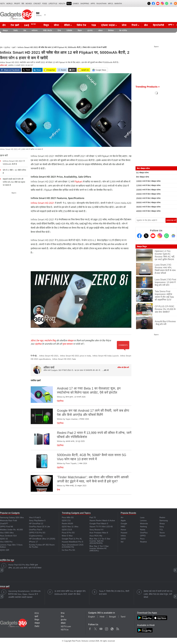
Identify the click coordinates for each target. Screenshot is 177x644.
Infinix (123, 536)
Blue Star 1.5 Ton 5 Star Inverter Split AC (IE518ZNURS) (99, 541)
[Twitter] (146, 235)
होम (4, 25)
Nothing (143, 526)
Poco (142, 539)
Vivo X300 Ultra (7, 532)
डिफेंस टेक (81, 25)
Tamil (123, 616)
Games (76, 4)
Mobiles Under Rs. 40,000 (11, 529)
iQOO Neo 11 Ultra (70, 526)
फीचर (56, 25)
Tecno (162, 532)
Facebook (90, 628)
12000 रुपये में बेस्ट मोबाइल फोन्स (148, 185)
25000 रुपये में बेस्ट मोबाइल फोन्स (148, 198)
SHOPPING (84, 4)
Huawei (124, 532)
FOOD (44, 4)
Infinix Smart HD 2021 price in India (75, 356)
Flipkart (78, 181)
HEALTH (62, 4)
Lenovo (143, 520)
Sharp (162, 523)
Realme (143, 542)
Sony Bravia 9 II (96, 529)
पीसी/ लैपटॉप (47, 30)
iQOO (123, 539)
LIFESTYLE (53, 4)
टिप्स (59, 30)
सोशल (100, 30)
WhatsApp (112, 628)
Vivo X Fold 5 (35, 517)
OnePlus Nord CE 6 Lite (39, 526)
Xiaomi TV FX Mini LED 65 (101, 526)
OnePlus (144, 532)
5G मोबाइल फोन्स (142, 173)
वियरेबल (111, 30)
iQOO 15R (4, 550)
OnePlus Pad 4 (35, 529)
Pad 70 (92, 517)
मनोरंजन (34, 30)
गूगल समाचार (67, 343)
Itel (122, 542)
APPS (93, 4)
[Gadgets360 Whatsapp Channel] (166, 235)
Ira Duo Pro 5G (68, 550)
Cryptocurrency (35, 536)
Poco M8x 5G (68, 517)
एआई (30, 25)
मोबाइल (5, 30)
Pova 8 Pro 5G (68, 532)
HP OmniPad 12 (36, 523)
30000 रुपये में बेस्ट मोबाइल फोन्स (148, 202)
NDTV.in (64, 629)
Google (124, 523)
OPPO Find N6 (6, 526)
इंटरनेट (90, 30)
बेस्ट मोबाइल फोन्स (142, 177)
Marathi (118, 4)
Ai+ (122, 517)
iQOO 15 (4, 539)
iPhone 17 (33, 542)
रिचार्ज (134, 25)
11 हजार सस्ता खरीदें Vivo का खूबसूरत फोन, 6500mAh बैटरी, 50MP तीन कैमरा (70, 592)
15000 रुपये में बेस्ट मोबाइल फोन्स (148, 190)
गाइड (93, 25)
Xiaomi (162, 536)
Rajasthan (101, 4)
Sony (161, 526)
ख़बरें (13, 47)
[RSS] (175, 3)
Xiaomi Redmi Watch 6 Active (102, 520)
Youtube (101, 628)
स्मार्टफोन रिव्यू (50, 340)
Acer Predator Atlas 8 (98, 532)
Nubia (142, 529)
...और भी (105, 370)
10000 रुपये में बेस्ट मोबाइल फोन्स (148, 181)
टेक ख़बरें (15, 25)
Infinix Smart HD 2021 (42, 202)
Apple (123, 520)
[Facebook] (139, 235)
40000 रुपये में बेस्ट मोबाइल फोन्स (148, 211)
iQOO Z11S (67, 529)
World (9, 4)
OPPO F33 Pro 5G (37, 532)
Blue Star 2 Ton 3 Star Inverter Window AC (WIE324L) (99, 548)
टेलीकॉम (69, 30)
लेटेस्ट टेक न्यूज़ (37, 340)
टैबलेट (15, 30)
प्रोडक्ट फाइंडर (108, 25)
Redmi (162, 517)
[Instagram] (159, 235)
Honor (123, 529)
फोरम (124, 25)
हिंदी (23, 4)
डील (146, 25)
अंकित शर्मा (3, 65)
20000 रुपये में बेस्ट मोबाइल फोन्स (148, 194)
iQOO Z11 (66, 520)
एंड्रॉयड (7, 47)
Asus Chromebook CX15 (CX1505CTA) (72, 546)
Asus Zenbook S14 (8, 536)
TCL (161, 529)
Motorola (144, 523)
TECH (69, 4)
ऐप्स (25, 30)
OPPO (143, 536)
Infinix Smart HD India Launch (106, 356)
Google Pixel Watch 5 (98, 523)
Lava (142, 517)
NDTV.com (66, 626)
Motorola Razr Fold (8, 520)
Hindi (102, 616)
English (91, 616)
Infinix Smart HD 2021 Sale (64, 359)
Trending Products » (148, 86)
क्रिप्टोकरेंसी (158, 25)
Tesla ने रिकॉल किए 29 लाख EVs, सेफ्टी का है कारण (114, 592)
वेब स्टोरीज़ (123, 30)
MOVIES (29, 4)
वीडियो (67, 25)
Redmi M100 (67, 523)
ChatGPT (4, 523)
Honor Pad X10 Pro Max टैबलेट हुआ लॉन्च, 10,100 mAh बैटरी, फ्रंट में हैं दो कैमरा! (24, 566)
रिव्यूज (46, 25)
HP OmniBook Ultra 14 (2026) (42, 539)
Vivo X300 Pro (6, 542)
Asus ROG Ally (95, 536)
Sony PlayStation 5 (37, 520)
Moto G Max (67, 536)
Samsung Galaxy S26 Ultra (12, 517)
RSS (37, 613)
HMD (123, 526)
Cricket (37, 4)
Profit (17, 4)
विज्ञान (80, 30)
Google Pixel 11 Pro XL (72, 539)
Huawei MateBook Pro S (72, 542)
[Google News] (173, 235)
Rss (117, 628)
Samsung (163, 520)
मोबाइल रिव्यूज (142, 246)
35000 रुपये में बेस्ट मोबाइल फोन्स (148, 207)
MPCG (110, 4)
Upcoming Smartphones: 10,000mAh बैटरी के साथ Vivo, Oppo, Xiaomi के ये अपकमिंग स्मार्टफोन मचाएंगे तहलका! (24, 594)
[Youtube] (153, 235)
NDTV (2, 4)
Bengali (112, 616)
